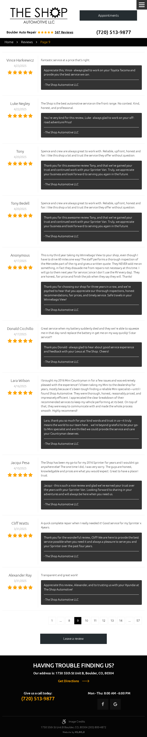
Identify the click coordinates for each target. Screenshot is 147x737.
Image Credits (77, 721)
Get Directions (68, 681)
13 (112, 620)
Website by (73, 732)
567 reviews (64, 32)
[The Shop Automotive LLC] (38, 15)
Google (115, 704)
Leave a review (73, 639)
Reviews (27, 42)
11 (95, 620)
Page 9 (45, 42)
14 (120, 620)
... (61, 620)
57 (138, 620)
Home (9, 42)
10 (86, 620)
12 (103, 620)
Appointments (108, 15)
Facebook (102, 704)
